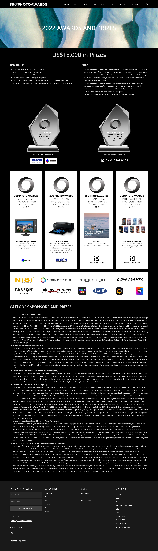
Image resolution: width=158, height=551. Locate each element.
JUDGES (123, 4)
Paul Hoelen (84, 497)
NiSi (117, 501)
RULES (87, 4)
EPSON (118, 494)
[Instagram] (12, 532)
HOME (67, 4)
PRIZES (112, 4)
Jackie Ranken (85, 493)
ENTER (77, 4)
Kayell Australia (121, 520)
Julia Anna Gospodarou (124, 505)
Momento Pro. (42, 463)
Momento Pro (60, 443)
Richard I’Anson (85, 501)
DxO (117, 509)
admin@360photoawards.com (21, 521)
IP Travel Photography (123, 527)
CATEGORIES (99, 4)
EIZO (117, 498)
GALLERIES (135, 4)
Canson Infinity (121, 516)
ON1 (117, 512)
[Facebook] (18, 532)
